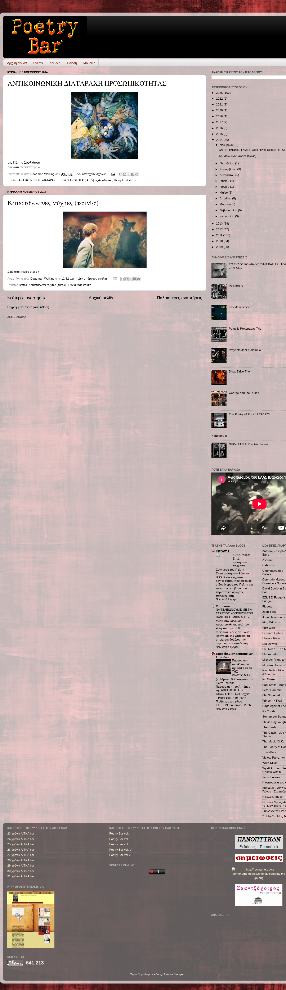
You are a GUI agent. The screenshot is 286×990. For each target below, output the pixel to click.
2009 (220, 247)
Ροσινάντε (223, 606)
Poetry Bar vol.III (120, 844)
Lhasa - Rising (271, 638)
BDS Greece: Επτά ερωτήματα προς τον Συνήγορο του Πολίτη (233, 562)
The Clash (269, 727)
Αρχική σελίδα (17, 63)
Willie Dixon (270, 762)
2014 (220, 139)
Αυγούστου (227, 175)
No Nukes (268, 679)
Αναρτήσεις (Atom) (36, 307)
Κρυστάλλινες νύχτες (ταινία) (53, 202)
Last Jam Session (240, 307)
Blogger (179, 974)
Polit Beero (236, 285)
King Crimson (271, 622)
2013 (220, 223)
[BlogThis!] (125, 174)
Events (38, 63)
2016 (220, 128)
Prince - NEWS (272, 700)
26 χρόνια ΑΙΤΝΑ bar (20, 849)
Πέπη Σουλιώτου (125, 180)
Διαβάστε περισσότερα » (24, 167)
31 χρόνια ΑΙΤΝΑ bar (20, 876)
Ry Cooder (269, 711)
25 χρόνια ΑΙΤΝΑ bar (20, 844)
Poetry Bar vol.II (119, 839)
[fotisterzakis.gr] (30, 946)
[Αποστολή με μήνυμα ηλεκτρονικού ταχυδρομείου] (121, 174)
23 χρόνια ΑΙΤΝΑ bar (20, 833)
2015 (220, 134)
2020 (220, 110)
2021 (220, 104)
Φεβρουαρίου (229, 210)
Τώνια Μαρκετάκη (79, 284)
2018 (220, 116)
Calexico (268, 565)
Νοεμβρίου (227, 144)
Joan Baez (269, 611)
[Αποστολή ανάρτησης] (113, 174)
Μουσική (89, 63)
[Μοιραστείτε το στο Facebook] (133, 174)
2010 (220, 241)
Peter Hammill (271, 690)
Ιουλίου (225, 180)
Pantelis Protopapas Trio (245, 328)
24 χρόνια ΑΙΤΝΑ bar (20, 839)
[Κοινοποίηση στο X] (129, 174)
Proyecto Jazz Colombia (245, 350)
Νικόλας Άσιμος (272, 796)
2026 (220, 92)
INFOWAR (223, 551)
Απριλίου (226, 198)
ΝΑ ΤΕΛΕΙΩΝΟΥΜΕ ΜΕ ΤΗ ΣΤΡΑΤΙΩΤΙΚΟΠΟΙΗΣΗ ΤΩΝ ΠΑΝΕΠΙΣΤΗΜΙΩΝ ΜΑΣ (234, 613)
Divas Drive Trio (239, 371)
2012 (220, 229)
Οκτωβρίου (227, 163)
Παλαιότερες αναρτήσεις (179, 297)
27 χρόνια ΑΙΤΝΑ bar (20, 854)
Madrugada (270, 654)
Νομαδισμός (219, 435)
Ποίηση (72, 63)
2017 (220, 122)
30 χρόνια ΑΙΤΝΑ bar (20, 871)
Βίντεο (23, 284)
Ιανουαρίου (227, 216)
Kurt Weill (268, 627)
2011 (219, 235)
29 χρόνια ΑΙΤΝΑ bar (20, 865)
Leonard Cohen (272, 633)
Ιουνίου (225, 186)
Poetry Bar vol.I (119, 833)
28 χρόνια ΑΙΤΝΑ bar (20, 860)
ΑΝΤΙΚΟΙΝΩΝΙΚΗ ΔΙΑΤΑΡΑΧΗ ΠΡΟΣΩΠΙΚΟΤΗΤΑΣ (87, 82)
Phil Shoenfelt (271, 695)
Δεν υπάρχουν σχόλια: (92, 174)
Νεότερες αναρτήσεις (26, 297)
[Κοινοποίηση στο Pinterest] (137, 174)
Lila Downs (269, 643)
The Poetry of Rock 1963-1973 (249, 414)
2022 (220, 98)
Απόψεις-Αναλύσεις (99, 180)
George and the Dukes (244, 392)
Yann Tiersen (271, 777)
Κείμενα (55, 63)
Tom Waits (269, 752)
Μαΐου (224, 192)
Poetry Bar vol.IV (120, 849)
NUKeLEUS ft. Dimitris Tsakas (248, 444)
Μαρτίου (226, 204)
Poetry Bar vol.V (120, 854)
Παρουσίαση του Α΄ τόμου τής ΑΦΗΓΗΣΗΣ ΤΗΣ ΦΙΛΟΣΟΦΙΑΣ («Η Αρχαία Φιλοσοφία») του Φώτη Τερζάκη (234, 671)
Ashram (267, 560)
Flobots (267, 606)
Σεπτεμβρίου (228, 169)
